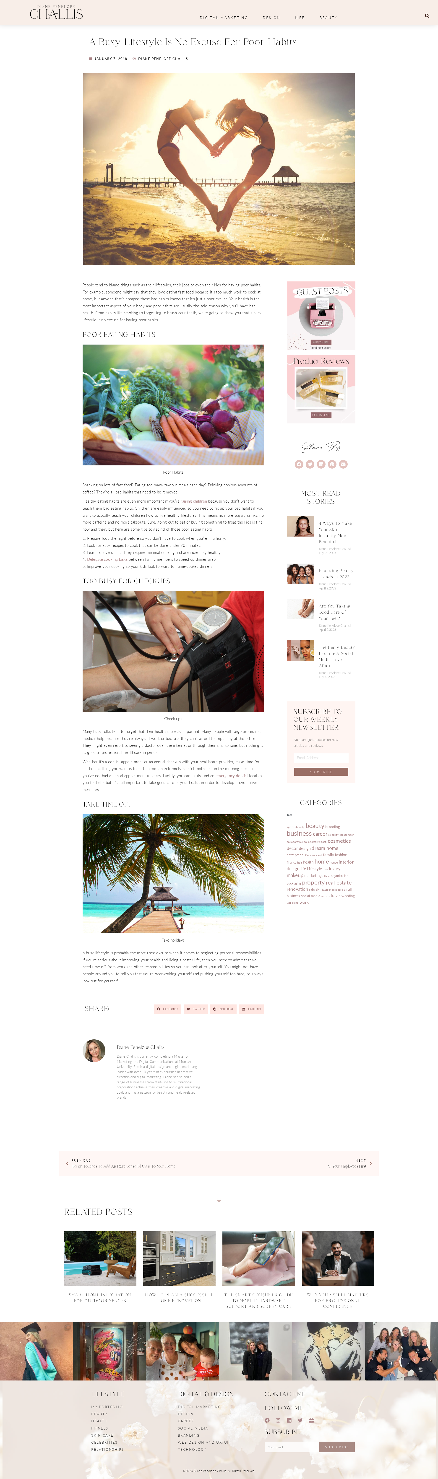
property (313, 882)
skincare (323, 889)
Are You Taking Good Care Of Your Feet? (335, 612)
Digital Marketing (224, 17)
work (304, 902)
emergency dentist (232, 775)
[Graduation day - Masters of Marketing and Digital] (36, 1358)
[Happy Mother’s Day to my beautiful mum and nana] (182, 1358)
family (328, 854)
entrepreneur (296, 854)
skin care (337, 889)
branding (332, 826)
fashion (341, 854)
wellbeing (293, 903)
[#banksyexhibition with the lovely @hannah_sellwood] (328, 1358)
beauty (315, 825)
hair (299, 862)
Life (300, 17)
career (320, 833)
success (325, 896)
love (325, 869)
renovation (297, 889)
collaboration (346, 834)
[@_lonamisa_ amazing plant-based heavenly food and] (109, 1358)
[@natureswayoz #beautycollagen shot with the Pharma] (401, 1358)
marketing (313, 875)
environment (314, 855)
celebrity (333, 834)
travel (336, 895)
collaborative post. (315, 842)
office (326, 876)
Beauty (329, 17)
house (334, 862)
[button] (427, 16)
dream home (325, 847)
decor (292, 848)
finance (291, 862)
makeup (295, 875)
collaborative (295, 841)
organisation (339, 875)
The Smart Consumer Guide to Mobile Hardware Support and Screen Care (258, 1301)
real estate (339, 882)
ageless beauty (296, 827)
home (322, 861)
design (305, 848)
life (303, 868)
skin (312, 889)
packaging (294, 883)
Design (271, 17)
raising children (194, 501)
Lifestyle (314, 868)
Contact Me (285, 1394)
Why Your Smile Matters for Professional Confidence (338, 1301)
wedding (348, 895)
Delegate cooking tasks (107, 559)
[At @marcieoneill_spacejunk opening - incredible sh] (255, 1358)
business (299, 833)
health (308, 862)
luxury (334, 868)
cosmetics (339, 840)
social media (310, 895)
